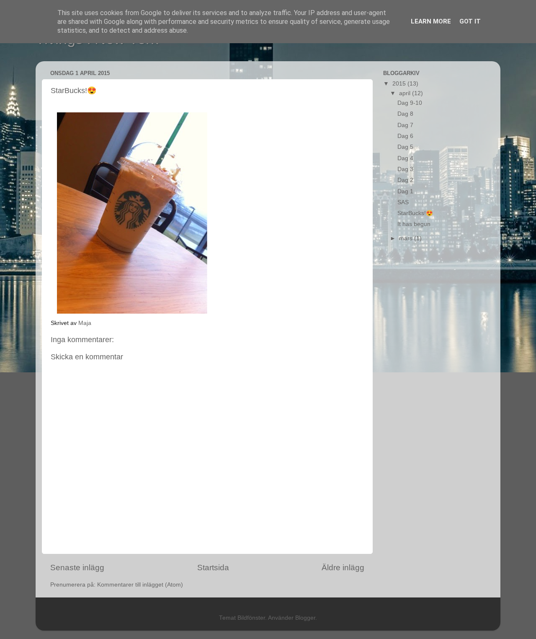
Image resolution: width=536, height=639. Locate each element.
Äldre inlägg (343, 567)
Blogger (305, 618)
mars (406, 238)
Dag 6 (405, 136)
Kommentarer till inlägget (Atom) (140, 585)
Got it (470, 21)
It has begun (413, 224)
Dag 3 (405, 169)
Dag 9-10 (409, 103)
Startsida (213, 567)
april (405, 93)
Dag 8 (405, 114)
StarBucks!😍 (415, 213)
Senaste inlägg (77, 567)
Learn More (431, 21)
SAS (403, 202)
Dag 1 (405, 191)
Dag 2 (405, 180)
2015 (399, 84)
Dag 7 (405, 125)
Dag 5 (405, 147)
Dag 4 (405, 158)
